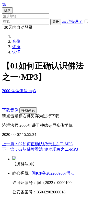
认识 (16, 52)
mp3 (32, 91)
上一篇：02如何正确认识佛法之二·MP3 (37, 144)
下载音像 (10, 110)
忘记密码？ (72, 21)
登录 (55, 22)
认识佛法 (20, 91)
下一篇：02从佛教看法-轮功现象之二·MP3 (40, 149)
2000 (6, 91)
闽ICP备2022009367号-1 (53, 173)
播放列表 (28, 110)
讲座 (16, 47)
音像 (16, 41)
